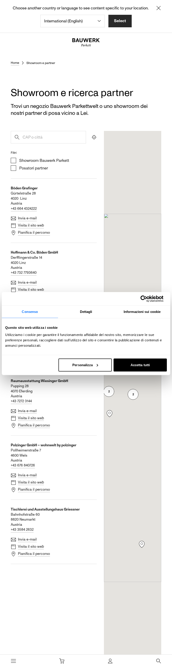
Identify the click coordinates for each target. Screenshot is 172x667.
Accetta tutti (140, 365)
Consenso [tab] (30, 312)
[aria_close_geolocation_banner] (158, 9)
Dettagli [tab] (86, 312)
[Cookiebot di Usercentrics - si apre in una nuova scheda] (147, 298)
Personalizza (82, 365)
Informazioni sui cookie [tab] (142, 312)
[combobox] (72, 21)
